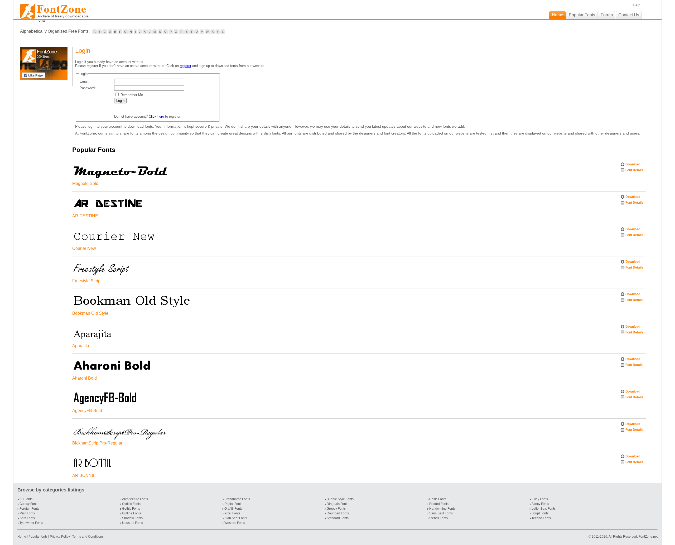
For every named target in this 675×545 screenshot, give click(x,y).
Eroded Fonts (439, 504)
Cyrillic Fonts (131, 504)
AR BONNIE (84, 475)
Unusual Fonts (132, 523)
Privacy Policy (60, 536)
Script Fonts (540, 513)
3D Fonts (26, 499)
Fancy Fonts (540, 504)
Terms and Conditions (88, 536)
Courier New (84, 248)
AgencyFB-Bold (87, 410)
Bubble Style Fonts (340, 499)
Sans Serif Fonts (441, 513)
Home (22, 536)
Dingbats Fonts (337, 504)
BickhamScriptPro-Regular (97, 443)
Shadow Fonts (132, 518)
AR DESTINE (85, 216)
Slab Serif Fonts (235, 518)
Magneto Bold (85, 183)
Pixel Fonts (232, 513)
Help (636, 5)
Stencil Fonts (438, 518)
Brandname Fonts (237, 499)
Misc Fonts (27, 513)
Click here (156, 116)
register (185, 66)
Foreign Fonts (29, 508)
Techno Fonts (541, 518)
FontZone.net (648, 536)
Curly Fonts (540, 499)
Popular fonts (37, 536)
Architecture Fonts (135, 499)
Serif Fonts (27, 518)
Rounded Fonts (338, 513)
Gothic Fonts (131, 508)
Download (632, 164)
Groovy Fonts (336, 508)
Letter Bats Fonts (544, 508)
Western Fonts (234, 523)
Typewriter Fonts (31, 523)
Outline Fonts (131, 513)
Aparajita (80, 345)
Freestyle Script (87, 281)
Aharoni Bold (84, 378)
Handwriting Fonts (442, 508)
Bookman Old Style (90, 313)
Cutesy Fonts (29, 504)
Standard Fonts (338, 518)
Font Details (634, 170)
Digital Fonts (233, 504)
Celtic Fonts (437, 499)
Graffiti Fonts (233, 508)
